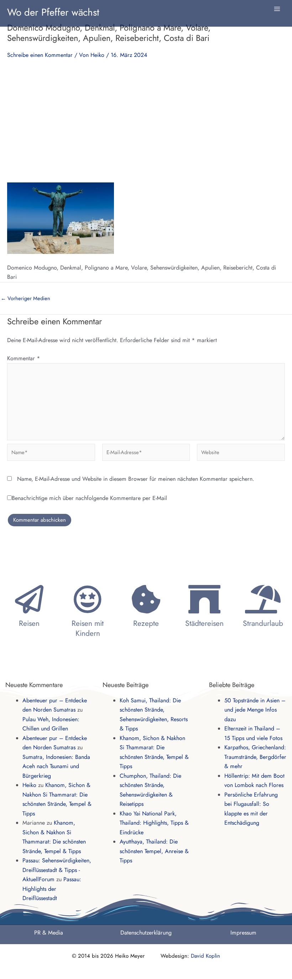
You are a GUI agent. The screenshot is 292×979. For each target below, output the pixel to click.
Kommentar (23, 358)
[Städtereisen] (204, 599)
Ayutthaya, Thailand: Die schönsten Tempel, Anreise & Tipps (154, 850)
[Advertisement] (146, 120)
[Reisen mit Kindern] (87, 599)
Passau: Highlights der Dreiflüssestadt (51, 888)
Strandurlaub (263, 623)
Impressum (243, 933)
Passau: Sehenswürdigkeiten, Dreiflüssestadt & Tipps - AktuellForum (56, 869)
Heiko (29, 785)
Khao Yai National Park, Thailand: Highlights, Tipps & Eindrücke (154, 822)
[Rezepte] (146, 599)
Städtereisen (204, 623)
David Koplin (205, 956)
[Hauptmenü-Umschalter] (277, 9)
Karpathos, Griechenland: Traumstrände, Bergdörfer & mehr (255, 756)
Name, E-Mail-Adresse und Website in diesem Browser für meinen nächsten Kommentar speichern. (135, 479)
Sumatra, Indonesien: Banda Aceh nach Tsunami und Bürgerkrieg (56, 766)
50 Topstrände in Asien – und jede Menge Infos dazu (255, 709)
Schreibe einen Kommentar (40, 55)
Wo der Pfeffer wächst (53, 12)
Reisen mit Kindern (88, 628)
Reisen (29, 623)
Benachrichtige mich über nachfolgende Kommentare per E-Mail (89, 498)
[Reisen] (29, 599)
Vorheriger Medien (25, 298)
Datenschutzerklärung (146, 933)
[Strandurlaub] (263, 599)
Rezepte (146, 623)
